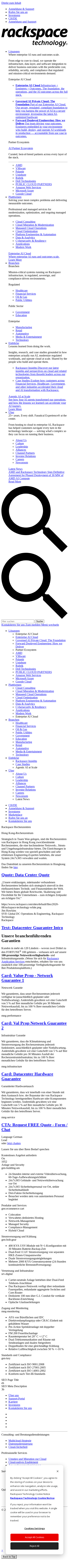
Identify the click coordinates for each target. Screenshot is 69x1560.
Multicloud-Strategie (19, 1440)
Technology (22, 339)
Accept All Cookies (34, 1537)
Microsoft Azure (25, 190)
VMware (21, 168)
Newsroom (22, 462)
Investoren (14, 1404)
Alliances (21, 449)
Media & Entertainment (29, 336)
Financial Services (26, 293)
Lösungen (14, 51)
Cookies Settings (34, 1528)
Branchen (13, 262)
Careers (20, 459)
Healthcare (22, 290)
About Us (21, 440)
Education (21, 315)
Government (23, 312)
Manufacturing (24, 327)
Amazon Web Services (28, 187)
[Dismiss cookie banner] (57, 1472)
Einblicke (13, 343)
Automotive (22, 333)
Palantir (20, 171)
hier (15, 867)
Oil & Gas (21, 296)
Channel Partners (25, 452)
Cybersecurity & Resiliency (31, 240)
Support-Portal (16, 1398)
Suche (39, 621)
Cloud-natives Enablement (23, 1462)
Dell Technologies (26, 181)
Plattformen (14, 196)
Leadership (22, 446)
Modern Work (23, 247)
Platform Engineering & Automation (36, 234)
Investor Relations (26, 456)
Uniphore (21, 174)
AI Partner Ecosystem (20, 148)
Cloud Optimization (27, 231)
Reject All (34, 1545)
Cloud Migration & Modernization (35, 224)
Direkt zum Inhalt (11, 2)
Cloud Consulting (25, 221)
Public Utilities (24, 300)
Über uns (13, 1395)
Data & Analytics (25, 237)
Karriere (13, 1401)
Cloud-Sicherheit (17, 1446)
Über (11, 412)
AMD (19, 165)
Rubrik (19, 177)
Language (7, 1136)
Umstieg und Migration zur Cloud (27, 1458)
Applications (23, 243)
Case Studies (40, 385)
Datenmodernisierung (20, 1443)
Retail (19, 330)
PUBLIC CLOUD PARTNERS (34, 184)
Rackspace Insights (41, 372)
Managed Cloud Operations (31, 228)
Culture (20, 443)
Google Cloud (23, 193)
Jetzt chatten (14, 1143)
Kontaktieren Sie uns (13, 624)
